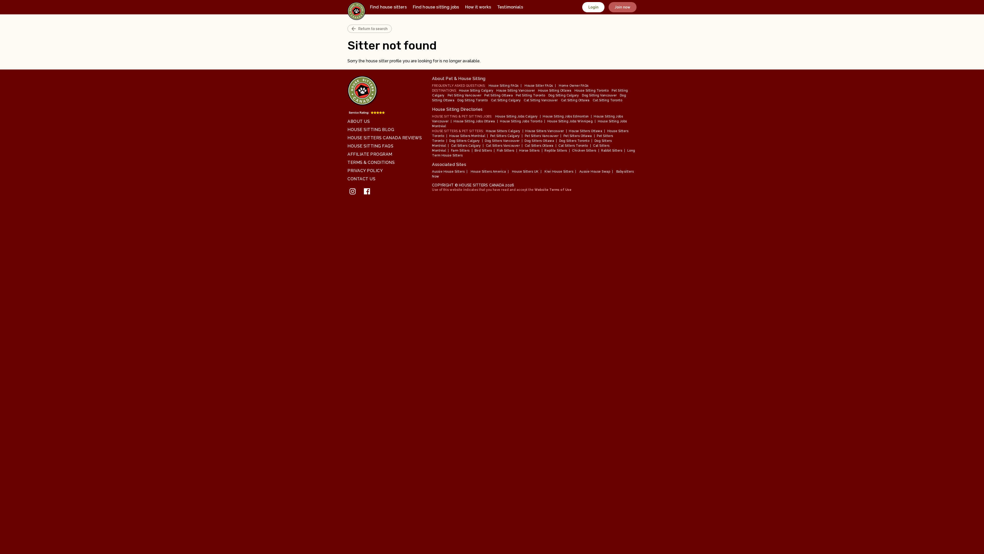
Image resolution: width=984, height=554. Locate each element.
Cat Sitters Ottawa (539, 145)
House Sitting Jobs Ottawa (474, 121)
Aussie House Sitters (448, 171)
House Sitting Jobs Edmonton (566, 116)
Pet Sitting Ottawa (498, 95)
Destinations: (444, 90)
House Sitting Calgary (476, 90)
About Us (358, 121)
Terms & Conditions (371, 162)
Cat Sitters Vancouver (503, 145)
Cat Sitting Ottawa (575, 100)
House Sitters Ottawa (585, 131)
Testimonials (510, 7)
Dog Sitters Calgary (464, 141)
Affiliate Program (369, 154)
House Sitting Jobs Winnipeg (570, 121)
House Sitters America (488, 171)
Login (593, 7)
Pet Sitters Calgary (505, 136)
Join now (622, 7)
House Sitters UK (525, 171)
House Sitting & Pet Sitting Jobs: (462, 116)
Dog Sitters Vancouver (502, 141)
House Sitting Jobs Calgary (516, 116)
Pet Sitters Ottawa (577, 136)
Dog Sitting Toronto (472, 100)
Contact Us (361, 178)
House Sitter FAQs (539, 85)
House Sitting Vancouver (515, 90)
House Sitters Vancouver (544, 131)
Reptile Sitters (556, 150)
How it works (478, 7)
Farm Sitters (460, 150)
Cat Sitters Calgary (466, 145)
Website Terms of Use (553, 190)
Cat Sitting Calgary (506, 100)
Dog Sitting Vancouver (599, 95)
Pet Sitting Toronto (530, 95)
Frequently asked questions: (459, 85)
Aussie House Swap (594, 171)
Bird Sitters (483, 150)
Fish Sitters (505, 150)
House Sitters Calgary (503, 131)
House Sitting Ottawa (554, 90)
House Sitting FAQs (370, 146)
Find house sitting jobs (436, 7)
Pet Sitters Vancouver (542, 136)
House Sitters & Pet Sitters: (458, 131)
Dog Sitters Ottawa (539, 141)
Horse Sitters (529, 150)
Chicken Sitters (584, 150)
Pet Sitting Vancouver (464, 95)
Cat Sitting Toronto (607, 100)
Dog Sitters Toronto (574, 141)
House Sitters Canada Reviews (384, 137)
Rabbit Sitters (611, 150)
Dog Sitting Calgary (563, 95)
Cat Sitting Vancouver (541, 100)
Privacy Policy (365, 170)
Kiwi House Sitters (559, 171)
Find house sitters (388, 7)
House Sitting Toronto (592, 90)
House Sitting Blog (370, 129)
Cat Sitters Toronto (573, 145)
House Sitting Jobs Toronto (521, 121)
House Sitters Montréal (467, 136)
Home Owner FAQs (574, 85)
